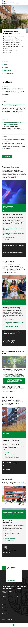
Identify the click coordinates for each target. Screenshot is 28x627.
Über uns (6, 64)
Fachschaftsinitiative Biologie (11, 326)
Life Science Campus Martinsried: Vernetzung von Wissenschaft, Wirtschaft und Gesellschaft (13, 233)
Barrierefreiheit (5, 613)
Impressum (4, 610)
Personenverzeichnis (9, 454)
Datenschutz (5, 607)
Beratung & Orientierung (10, 319)
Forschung (6, 61)
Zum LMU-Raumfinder (9, 599)
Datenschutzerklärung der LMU (18, 375)
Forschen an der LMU (10, 237)
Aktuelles (7, 156)
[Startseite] (4, 568)
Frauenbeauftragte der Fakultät (12, 457)
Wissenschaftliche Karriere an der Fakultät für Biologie (13, 229)
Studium (6, 67)
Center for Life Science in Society (12, 533)
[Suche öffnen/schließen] (25, 2)
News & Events (7, 70)
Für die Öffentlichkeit (8, 73)
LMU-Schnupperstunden (10, 538)
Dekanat (7, 452)
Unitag (6, 535)
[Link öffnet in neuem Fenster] (14, 574)
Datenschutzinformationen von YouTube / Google (14, 376)
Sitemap (4, 604)
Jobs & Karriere (8, 239)
